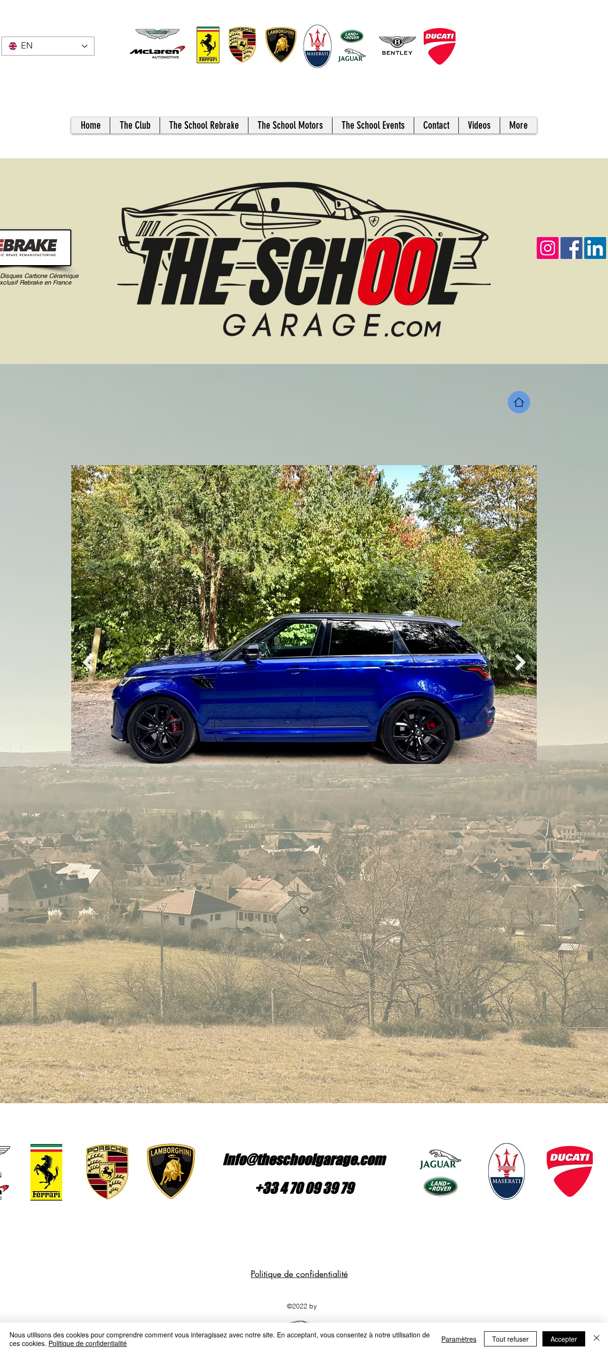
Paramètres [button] (458, 1339)
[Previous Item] (87, 662)
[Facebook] (571, 248)
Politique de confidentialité (299, 1273)
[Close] (596, 1338)
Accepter (564, 1339)
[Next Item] (520, 662)
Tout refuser (510, 1339)
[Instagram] (548, 248)
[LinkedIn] (595, 248)
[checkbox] (304, 911)
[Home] (519, 402)
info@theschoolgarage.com (304, 1159)
